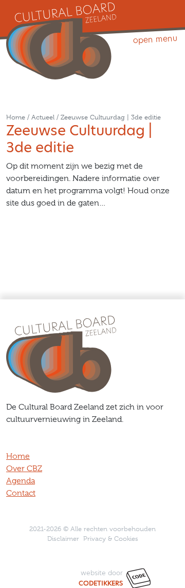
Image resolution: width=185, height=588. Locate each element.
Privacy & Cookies (110, 538)
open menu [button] (155, 39)
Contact (20, 493)
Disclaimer (63, 538)
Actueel (42, 117)
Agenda (20, 480)
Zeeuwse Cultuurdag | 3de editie (111, 117)
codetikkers (101, 583)
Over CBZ (24, 468)
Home (15, 117)
